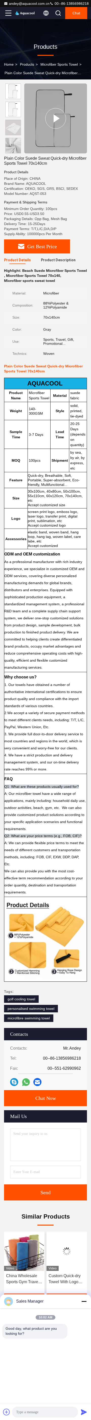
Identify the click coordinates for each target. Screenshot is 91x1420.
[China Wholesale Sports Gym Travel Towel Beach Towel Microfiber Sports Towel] (24, 1251)
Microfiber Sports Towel (59, 64)
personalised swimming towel (31, 1009)
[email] (37, 1082)
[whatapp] (26, 1082)
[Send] (84, 1411)
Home (9, 64)
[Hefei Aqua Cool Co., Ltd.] (25, 13)
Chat (76, 13)
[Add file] (6, 1411)
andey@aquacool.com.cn (29, 4)
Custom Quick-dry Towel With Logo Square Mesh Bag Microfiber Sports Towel (65, 1279)
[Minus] (84, 1301)
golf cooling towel (21, 999)
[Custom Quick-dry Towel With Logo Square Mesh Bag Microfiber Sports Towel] (67, 1251)
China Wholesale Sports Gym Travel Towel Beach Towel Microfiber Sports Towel (23, 1279)
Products (27, 64)
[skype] (14, 1082)
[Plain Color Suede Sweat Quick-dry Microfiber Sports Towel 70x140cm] (55, 118)
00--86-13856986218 (71, 4)
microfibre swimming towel (29, 1018)
